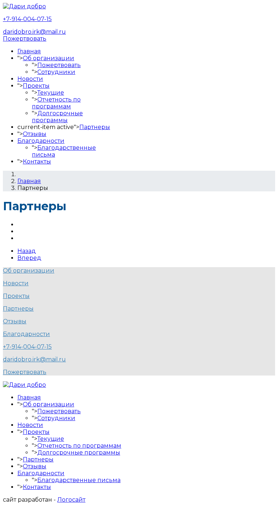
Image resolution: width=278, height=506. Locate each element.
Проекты (36, 85)
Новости (30, 78)
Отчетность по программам (56, 103)
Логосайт (71, 499)
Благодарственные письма (79, 480)
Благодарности (40, 140)
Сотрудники (56, 72)
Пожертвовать (24, 38)
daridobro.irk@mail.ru (34, 31)
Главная (29, 51)
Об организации (48, 58)
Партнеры (94, 127)
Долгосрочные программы (57, 117)
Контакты (37, 161)
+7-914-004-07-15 (27, 19)
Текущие (50, 92)
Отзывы (34, 133)
